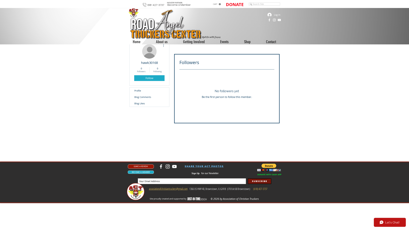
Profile (137, 90)
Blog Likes (139, 103)
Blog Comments (142, 97)
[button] (217, 4)
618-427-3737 (155, 5)
